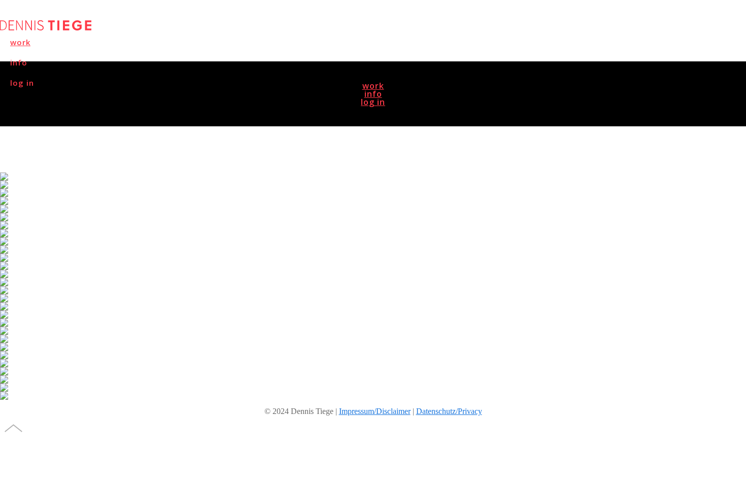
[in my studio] (373, 347)
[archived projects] (373, 396)
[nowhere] (373, 282)
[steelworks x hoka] (373, 193)
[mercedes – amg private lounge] (373, 379)
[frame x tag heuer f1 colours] (373, 225)
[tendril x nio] (373, 176)
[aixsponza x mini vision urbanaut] (373, 274)
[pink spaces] (373, 201)
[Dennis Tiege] (45, 27)
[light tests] (373, 250)
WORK (20, 42)
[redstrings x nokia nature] (373, 209)
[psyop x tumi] (373, 185)
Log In (373, 102)
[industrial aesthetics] (373, 371)
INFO (373, 93)
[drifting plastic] (373, 355)
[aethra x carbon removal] (373, 241)
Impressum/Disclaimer (375, 411)
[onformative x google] (373, 306)
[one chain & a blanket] (373, 339)
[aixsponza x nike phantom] (373, 331)
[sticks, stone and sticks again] (373, 314)
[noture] (373, 266)
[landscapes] (373, 217)
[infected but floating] (373, 298)
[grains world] (373, 258)
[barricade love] (373, 363)
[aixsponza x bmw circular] (373, 290)
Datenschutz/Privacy (449, 411)
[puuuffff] (373, 388)
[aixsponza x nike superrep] (373, 323)
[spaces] (373, 233)
